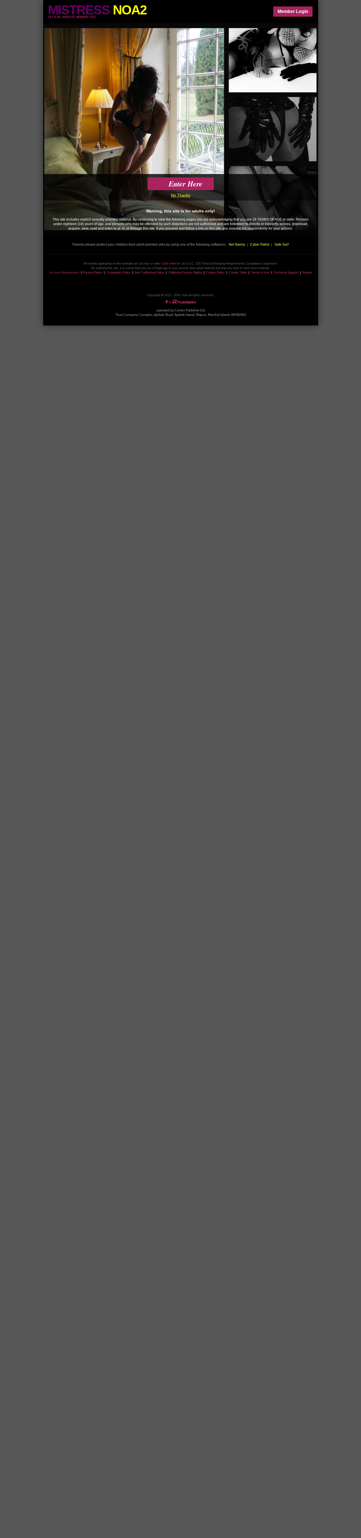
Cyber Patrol (259, 245)
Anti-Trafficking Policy (149, 272)
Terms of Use (260, 272)
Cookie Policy (215, 272)
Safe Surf (281, 245)
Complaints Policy (118, 272)
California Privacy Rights (185, 272)
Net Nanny (237, 245)
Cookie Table (238, 272)
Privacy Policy (92, 272)
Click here (169, 263)
